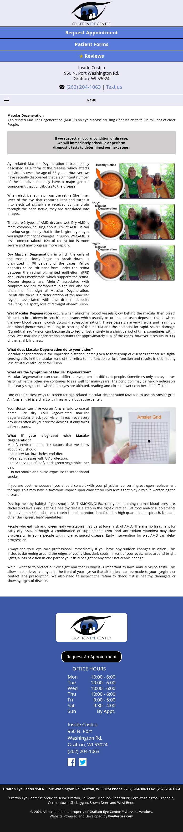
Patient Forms (91, 44)
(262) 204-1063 (83, 87)
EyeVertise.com (120, 816)
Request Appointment (91, 32)
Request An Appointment (91, 656)
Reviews (91, 56)
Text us (114, 87)
